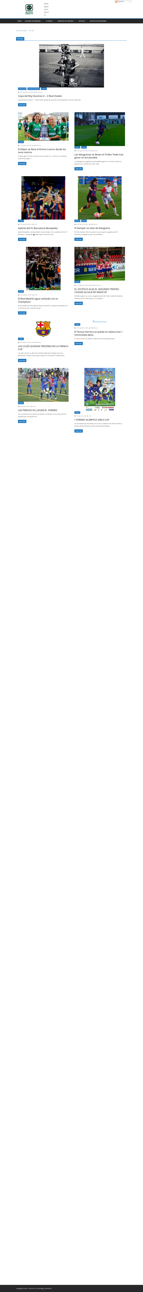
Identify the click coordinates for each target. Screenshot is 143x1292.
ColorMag (40, 1288)
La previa (49, 21)
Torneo (44, 88)
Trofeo (84, 147)
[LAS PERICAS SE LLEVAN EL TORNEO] (43, 385)
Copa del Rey (22, 88)
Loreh (35, 224)
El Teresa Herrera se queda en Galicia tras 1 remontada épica (98, 333)
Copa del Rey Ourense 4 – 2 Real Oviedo (40, 96)
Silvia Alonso (38, 92)
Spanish (121, 1)
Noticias (82, 21)
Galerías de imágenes (33, 21)
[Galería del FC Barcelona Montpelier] (43, 198)
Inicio (20, 21)
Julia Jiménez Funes (95, 285)
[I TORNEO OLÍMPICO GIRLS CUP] (99, 389)
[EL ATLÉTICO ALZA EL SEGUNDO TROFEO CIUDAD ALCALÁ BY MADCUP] (99, 264)
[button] (42, 21)
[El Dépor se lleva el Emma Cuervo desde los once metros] (43, 126)
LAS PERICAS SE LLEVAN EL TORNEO (37, 410)
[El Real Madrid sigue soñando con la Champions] (43, 268)
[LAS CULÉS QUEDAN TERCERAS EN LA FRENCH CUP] (43, 329)
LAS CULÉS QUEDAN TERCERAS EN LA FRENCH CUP (43, 348)
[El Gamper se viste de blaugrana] (99, 198)
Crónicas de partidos (65, 21)
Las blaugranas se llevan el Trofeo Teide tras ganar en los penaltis (98, 156)
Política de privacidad (98, 21)
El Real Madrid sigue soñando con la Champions (38, 300)
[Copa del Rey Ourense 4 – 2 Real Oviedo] (71, 65)
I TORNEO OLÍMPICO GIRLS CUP (91, 419)
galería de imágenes (33, 88)
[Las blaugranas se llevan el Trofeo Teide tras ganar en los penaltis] (99, 129)
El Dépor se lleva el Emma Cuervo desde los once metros (42, 151)
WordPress (48, 1288)
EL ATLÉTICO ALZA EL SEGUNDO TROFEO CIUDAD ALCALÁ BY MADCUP (96, 290)
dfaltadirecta (37, 145)
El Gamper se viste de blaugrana (92, 228)
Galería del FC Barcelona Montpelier (38, 228)
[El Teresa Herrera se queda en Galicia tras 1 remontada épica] (99, 321)
